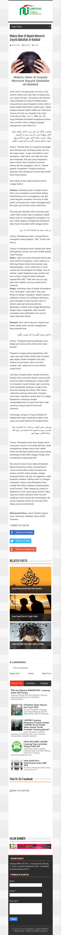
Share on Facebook (24, 532)
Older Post (46, 673)
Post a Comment (20, 668)
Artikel (36, 45)
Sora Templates (27, 929)
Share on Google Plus (25, 549)
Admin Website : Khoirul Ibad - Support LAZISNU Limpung (31, 930)
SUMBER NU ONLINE (19, 525)
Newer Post (15, 673)
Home (30, 673)
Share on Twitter (23, 541)
